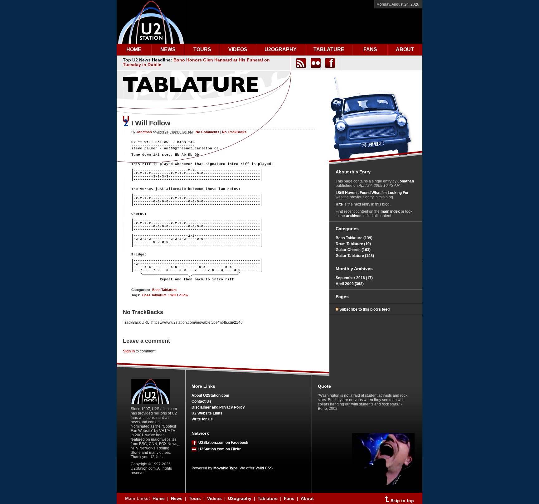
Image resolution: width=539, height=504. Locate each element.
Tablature (268, 498)
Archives (363, 268)
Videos (214, 498)
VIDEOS (237, 49)
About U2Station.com (210, 395)
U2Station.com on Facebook (222, 442)
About (307, 498)
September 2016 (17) (354, 278)
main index (390, 211)
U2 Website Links (207, 413)
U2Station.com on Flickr (219, 449)
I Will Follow (178, 295)
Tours (195, 498)
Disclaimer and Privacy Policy (218, 407)
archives (354, 216)
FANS (370, 49)
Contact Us (201, 401)
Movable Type (225, 468)
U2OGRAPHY (281, 49)
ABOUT (405, 49)
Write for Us (202, 419)
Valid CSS (264, 468)
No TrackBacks (234, 132)
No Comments (207, 132)
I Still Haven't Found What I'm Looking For (372, 193)
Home (159, 498)
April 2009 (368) (350, 284)
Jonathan (144, 132)
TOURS (202, 49)
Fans (289, 498)
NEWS (168, 49)
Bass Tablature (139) (354, 238)
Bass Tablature (164, 290)
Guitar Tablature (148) (355, 256)
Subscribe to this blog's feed (364, 309)
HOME (133, 49)
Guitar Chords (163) (353, 250)
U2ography (239, 498)
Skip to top (401, 500)
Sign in (129, 351)
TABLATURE (328, 49)
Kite (339, 204)
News (176, 498)
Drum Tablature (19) (353, 244)
